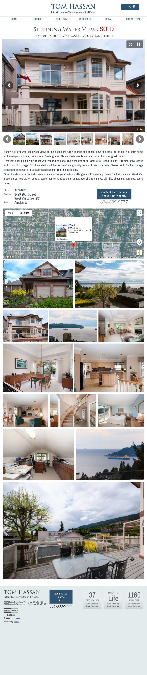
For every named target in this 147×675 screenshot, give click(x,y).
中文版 (130, 7)
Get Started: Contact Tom (61, 597)
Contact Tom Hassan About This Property (114, 194)
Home (14, 19)
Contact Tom (132, 19)
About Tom (61, 19)
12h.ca (16, 622)
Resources (85, 19)
